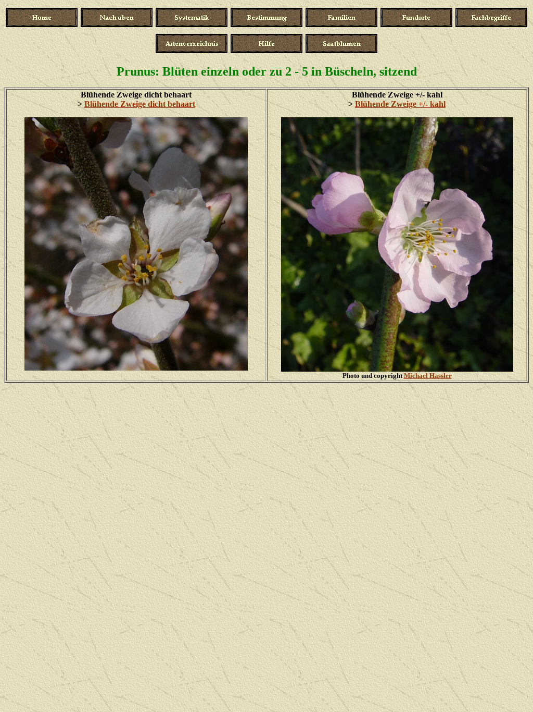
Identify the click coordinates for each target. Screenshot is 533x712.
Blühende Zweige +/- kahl (400, 104)
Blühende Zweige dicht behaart (139, 104)
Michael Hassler (428, 375)
